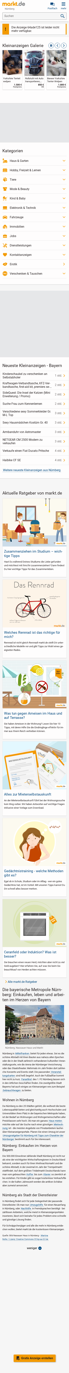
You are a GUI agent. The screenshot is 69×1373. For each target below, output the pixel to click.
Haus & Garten (19, 161)
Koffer (29, 1174)
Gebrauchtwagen (12, 1090)
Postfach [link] (52, 8)
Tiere (13, 179)
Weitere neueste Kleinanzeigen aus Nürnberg (32, 470)
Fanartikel (26, 1079)
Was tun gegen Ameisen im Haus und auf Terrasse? (33, 715)
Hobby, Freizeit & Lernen (25, 170)
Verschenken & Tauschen (26, 273)
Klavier (46, 1174)
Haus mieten (55, 1120)
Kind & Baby (18, 198)
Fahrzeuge (16, 217)
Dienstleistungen (20, 245)
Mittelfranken (22, 1053)
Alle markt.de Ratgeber (22, 982)
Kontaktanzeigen (21, 255)
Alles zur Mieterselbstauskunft (27, 794)
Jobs (13, 236)
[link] (12, 70)
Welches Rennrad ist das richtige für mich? (32, 634)
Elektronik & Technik (23, 208)
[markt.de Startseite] (13, 3)
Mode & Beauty (19, 189)
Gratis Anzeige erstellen (37, 1358)
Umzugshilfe (36, 1204)
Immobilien (17, 226)
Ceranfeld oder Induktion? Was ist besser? (30, 954)
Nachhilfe (26, 1208)
